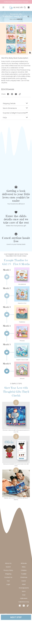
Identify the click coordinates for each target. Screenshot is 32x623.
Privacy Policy (8, 570)
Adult (24, 584)
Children (24, 570)
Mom (24, 591)
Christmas (23, 577)
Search (8, 567)
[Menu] (3, 7)
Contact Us (8, 577)
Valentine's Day (23, 602)
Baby (24, 567)
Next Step (16, 617)
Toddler (23, 574)
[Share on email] (16, 94)
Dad (23, 595)
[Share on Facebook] (8, 94)
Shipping (8, 574)
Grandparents (24, 588)
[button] (25, 7)
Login (8, 584)
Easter (24, 581)
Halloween (23, 598)
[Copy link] (20, 94)
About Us (8, 563)
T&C (8, 581)
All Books (24, 563)
